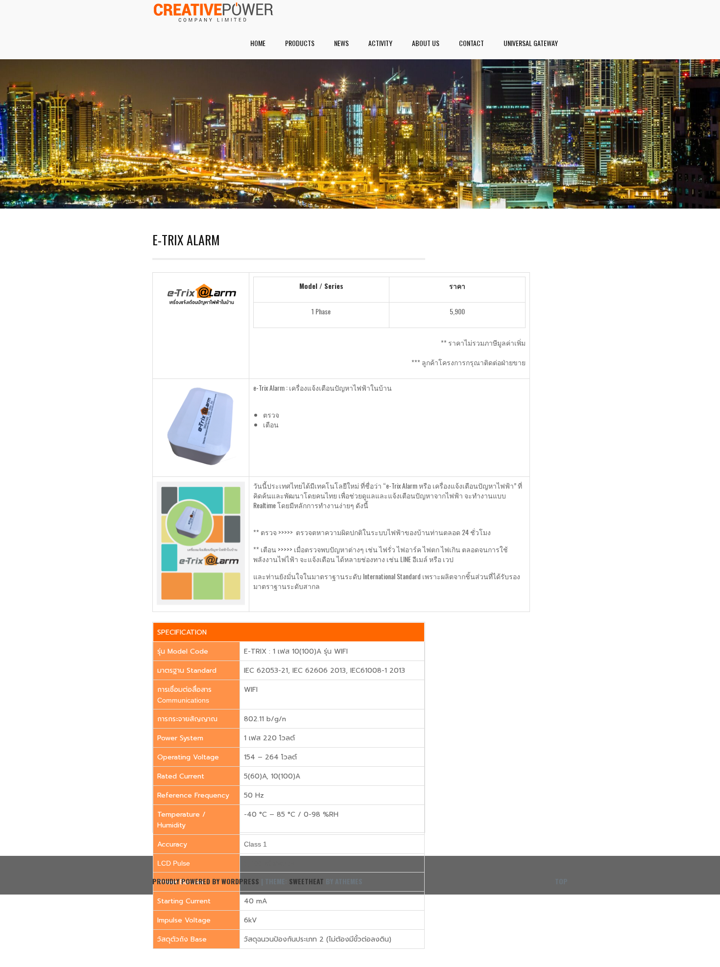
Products (299, 43)
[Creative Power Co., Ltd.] (213, 18)
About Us (425, 43)
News (341, 43)
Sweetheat (306, 881)
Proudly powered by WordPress (205, 881)
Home (257, 43)
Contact (471, 43)
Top (561, 881)
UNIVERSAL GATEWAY (531, 43)
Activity (380, 43)
